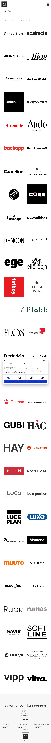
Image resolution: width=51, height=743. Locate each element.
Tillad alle (40, 381)
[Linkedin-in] (24, 720)
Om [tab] (40, 363)
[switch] (19, 378)
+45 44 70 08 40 (25, 711)
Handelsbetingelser (25, 732)
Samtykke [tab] (10, 363)
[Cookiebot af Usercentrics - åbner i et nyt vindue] (42, 361)
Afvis (11, 381)
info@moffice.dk (25, 713)
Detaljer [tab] (25, 363)
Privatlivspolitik (25, 729)
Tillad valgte (25, 381)
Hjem (3, 13)
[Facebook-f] (27, 720)
